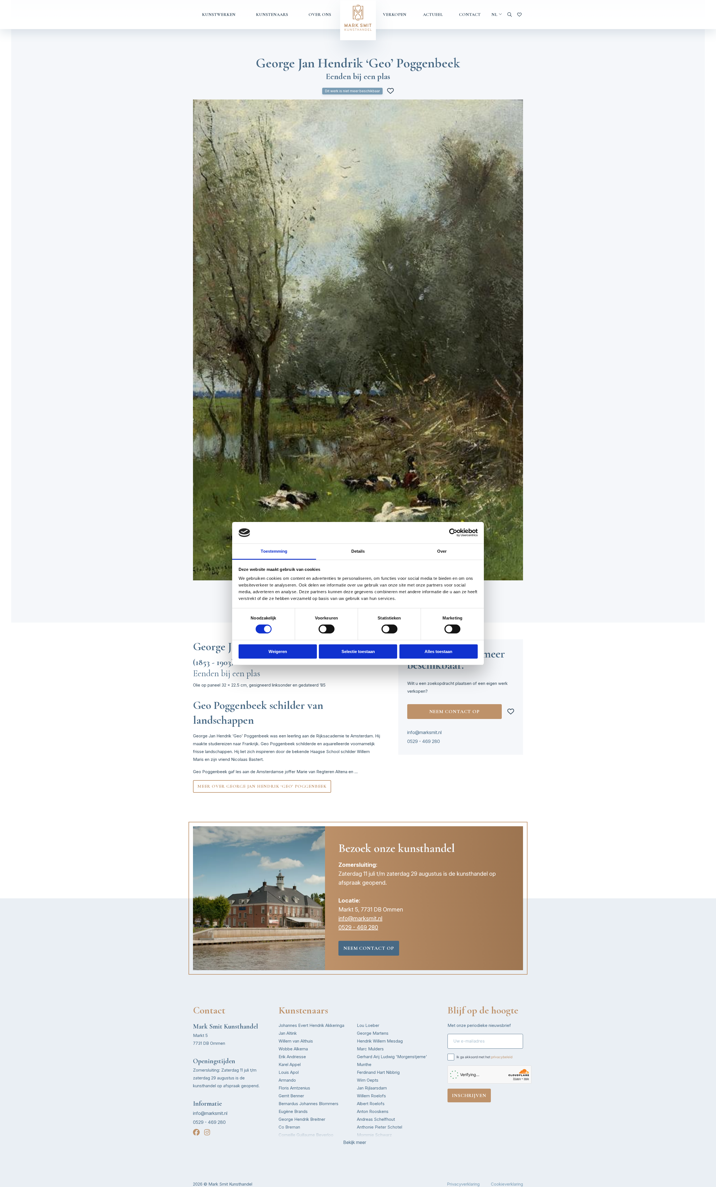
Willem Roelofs (371, 1095)
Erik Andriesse (292, 1056)
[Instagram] (207, 1132)
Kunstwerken (218, 14)
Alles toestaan (438, 651)
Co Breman (289, 1127)
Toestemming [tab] (274, 551)
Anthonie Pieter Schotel (379, 1127)
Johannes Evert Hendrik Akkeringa (311, 1025)
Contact (470, 14)
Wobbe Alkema (293, 1048)
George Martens (372, 1033)
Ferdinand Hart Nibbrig (378, 1072)
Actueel (433, 14)
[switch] (327, 629)
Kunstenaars (272, 14)
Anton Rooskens (372, 1111)
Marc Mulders (370, 1048)
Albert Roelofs (371, 1103)
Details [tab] (358, 551)
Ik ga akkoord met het (484, 1057)
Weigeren (277, 651)
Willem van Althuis (296, 1041)
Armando (287, 1080)
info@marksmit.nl (424, 732)
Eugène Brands (293, 1111)
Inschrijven (469, 1095)
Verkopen (394, 14)
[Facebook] (196, 1132)
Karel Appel (290, 1064)
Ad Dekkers (290, 1142)
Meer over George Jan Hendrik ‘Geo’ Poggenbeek (262, 786)
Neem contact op (454, 711)
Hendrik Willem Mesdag (380, 1041)
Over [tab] (442, 551)
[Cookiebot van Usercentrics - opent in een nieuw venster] (453, 532)
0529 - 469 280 (423, 741)
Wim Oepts (367, 1080)
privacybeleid (501, 1057)
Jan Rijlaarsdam (372, 1088)
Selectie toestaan (358, 651)
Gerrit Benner (291, 1095)
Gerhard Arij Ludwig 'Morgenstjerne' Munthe (392, 1060)
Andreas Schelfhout (376, 1119)
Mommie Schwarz (374, 1135)
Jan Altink (288, 1033)
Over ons (319, 14)
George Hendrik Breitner (302, 1119)
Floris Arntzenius (294, 1088)
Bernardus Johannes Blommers (308, 1103)
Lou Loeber (368, 1025)
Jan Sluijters (368, 1142)
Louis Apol (289, 1072)
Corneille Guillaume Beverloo (306, 1135)
